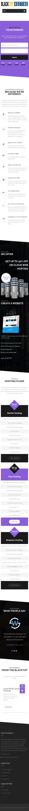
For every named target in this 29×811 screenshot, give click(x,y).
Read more (8, 707)
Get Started (14, 458)
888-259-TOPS (6, 754)
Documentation (6, 772)
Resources (4, 776)
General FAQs (5, 779)
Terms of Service (6, 793)
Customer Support (6, 769)
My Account (5, 790)
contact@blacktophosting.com (11, 757)
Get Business (14, 585)
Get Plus (14, 521)
